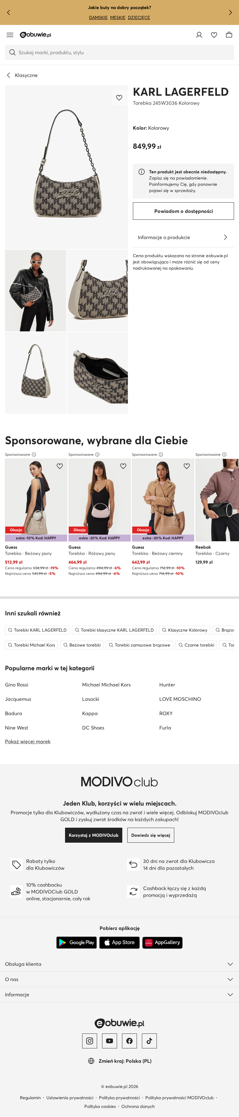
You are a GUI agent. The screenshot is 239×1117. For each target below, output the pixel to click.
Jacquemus (18, 699)
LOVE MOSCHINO (180, 699)
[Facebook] (129, 1040)
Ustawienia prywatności (69, 1097)
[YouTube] (109, 1040)
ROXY (166, 713)
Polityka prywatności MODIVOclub (179, 1097)
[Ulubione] (214, 34)
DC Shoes (93, 728)
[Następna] (230, 12)
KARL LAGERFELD (181, 92)
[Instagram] (89, 1040)
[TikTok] (149, 1040)
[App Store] (119, 942)
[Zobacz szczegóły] (225, 237)
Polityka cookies (100, 1106)
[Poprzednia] (8, 12)
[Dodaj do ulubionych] (120, 97)
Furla (165, 728)
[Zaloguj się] (199, 34)
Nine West (16, 728)
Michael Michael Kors (106, 684)
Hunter (167, 684)
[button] (66, 167)
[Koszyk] (229, 34)
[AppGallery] (162, 942)
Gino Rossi (16, 684)
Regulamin (30, 1097)
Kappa (90, 713)
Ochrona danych (138, 1106)
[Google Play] (76, 942)
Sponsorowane (17, 454)
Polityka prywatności (119, 1097)
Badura (13, 713)
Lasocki (90, 699)
